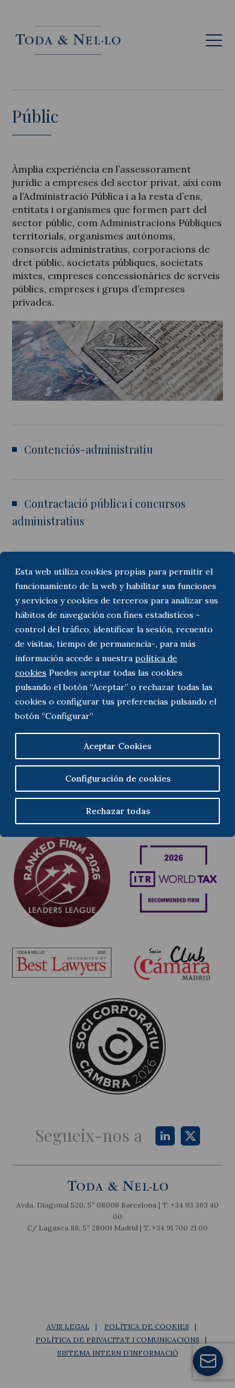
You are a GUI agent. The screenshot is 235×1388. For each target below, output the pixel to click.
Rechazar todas (118, 811)
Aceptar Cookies (117, 746)
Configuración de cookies (118, 778)
